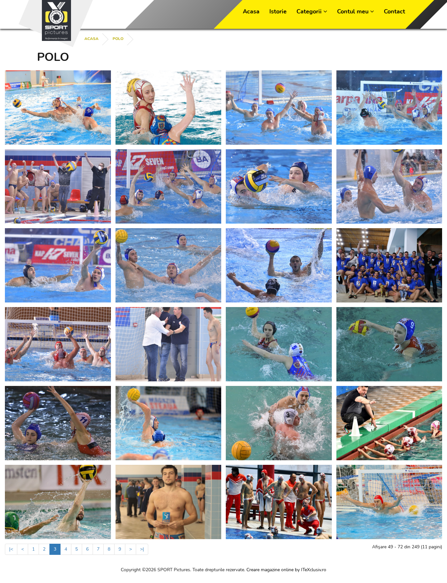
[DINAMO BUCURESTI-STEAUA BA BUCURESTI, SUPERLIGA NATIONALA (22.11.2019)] (279, 502)
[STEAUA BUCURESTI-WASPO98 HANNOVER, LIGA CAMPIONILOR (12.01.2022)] (58, 186)
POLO (118, 38)
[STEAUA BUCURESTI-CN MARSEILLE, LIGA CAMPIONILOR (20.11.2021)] (58, 265)
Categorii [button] (309, 11)
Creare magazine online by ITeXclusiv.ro (286, 570)
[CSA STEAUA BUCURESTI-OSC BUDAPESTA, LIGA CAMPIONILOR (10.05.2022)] (58, 107)
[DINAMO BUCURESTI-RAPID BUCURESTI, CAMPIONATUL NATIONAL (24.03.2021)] (389, 344)
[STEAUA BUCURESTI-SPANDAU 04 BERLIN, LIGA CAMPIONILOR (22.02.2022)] (389, 107)
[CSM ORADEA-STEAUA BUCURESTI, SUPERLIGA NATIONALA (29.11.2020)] (279, 423)
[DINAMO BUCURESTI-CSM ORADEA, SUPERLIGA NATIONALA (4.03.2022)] (279, 107)
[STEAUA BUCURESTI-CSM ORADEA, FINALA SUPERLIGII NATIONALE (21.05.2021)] (169, 344)
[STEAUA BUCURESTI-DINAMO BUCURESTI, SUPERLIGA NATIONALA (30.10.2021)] (169, 265)
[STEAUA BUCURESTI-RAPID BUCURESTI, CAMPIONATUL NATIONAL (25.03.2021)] (279, 344)
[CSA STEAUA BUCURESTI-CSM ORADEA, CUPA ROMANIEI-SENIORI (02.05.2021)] (389, 265)
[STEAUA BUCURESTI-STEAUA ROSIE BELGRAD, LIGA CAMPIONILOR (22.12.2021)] (169, 186)
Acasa (251, 11)
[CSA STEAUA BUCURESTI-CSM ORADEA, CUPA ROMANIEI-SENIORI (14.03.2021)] (169, 423)
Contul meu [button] (353, 11)
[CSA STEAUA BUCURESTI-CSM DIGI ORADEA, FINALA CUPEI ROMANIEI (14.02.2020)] (169, 502)
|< (11, 549)
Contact (394, 11)
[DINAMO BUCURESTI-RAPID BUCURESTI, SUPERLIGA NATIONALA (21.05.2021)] (58, 344)
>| (142, 549)
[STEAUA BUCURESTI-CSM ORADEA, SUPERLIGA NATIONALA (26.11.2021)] (389, 186)
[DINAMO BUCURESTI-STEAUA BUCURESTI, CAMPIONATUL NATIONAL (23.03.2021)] (58, 423)
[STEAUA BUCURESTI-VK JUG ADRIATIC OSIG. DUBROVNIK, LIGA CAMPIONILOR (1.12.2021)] (279, 186)
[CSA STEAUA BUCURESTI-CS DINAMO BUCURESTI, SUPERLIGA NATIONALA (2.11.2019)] (389, 502)
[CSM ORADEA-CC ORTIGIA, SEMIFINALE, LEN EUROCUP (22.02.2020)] (58, 502)
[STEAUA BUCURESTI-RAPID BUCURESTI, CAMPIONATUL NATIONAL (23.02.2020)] (389, 423)
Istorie (278, 11)
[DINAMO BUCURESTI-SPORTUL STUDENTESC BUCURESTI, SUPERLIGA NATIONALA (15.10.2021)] (279, 265)
